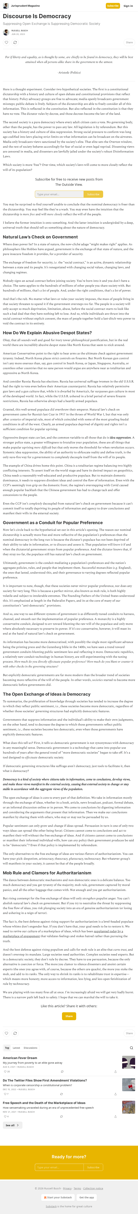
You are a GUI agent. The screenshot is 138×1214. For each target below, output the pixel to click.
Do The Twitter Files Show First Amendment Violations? (45, 1080)
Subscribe (113, 5)
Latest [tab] (16, 1047)
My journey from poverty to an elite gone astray (32, 1062)
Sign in (128, 6)
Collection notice (93, 1188)
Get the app (86, 1197)
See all (10, 1125)
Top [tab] (7, 1047)
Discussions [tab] (30, 1047)
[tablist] (21, 1047)
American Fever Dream (20, 1058)
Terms (77, 1188)
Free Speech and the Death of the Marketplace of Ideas (44, 1103)
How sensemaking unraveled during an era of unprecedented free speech (48, 1107)
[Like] (6, 42)
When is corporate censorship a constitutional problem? (37, 1085)
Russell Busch (20, 30)
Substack (51, 1206)
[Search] (131, 1047)
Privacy (67, 1188)
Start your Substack (59, 1197)
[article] (69, 1065)
